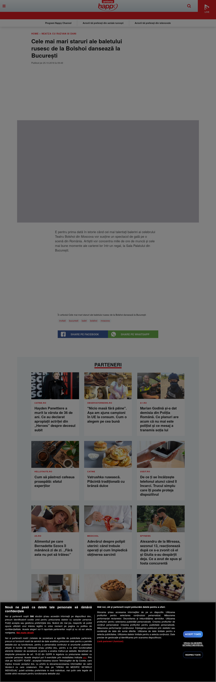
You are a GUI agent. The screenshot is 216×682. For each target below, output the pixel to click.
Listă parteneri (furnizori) (110, 641)
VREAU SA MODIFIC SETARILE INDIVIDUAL (192, 644)
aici (84, 657)
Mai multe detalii (25, 632)
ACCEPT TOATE (193, 634)
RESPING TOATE (193, 654)
